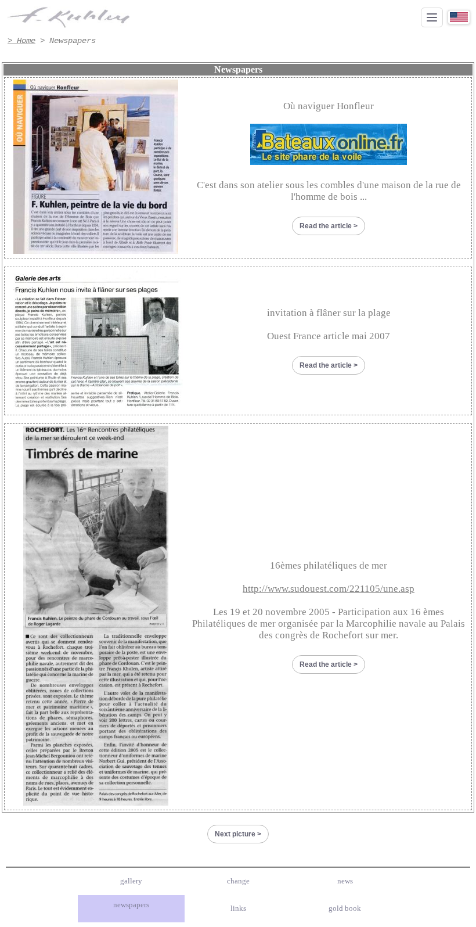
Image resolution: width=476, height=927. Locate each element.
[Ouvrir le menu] (432, 17)
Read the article (326, 226)
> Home (21, 40)
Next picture (235, 834)
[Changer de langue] (459, 17)
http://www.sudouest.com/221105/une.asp (328, 588)
